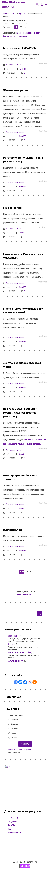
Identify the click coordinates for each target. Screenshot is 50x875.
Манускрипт (13, 822)
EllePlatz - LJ (13, 818)
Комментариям (9, 36)
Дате (19, 33)
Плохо (13, 733)
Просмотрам (22, 36)
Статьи (14, 13)
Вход (31, 594)
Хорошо (14, 724)
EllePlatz (23, 69)
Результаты (12, 750)
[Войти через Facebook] (25, 682)
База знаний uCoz (15, 832)
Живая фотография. (16, 90)
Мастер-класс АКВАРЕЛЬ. (20, 48)
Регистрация (22, 594)
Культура (11, 644)
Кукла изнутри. (12, 529)
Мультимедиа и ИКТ (16, 661)
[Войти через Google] (30, 682)
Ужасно (14, 737)
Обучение (22, 13)
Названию (27, 33)
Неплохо (14, 728)
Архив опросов (25, 750)
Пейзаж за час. (12, 207)
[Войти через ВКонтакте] (20, 682)
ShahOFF (22, 136)
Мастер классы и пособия (17, 65)
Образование (13, 636)
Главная (6, 13)
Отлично (14, 720)
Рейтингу (36, 33)
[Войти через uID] (16, 682)
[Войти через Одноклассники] (34, 682)
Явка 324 (11, 825)
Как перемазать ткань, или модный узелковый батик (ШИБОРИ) (20, 412)
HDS (9, 829)
